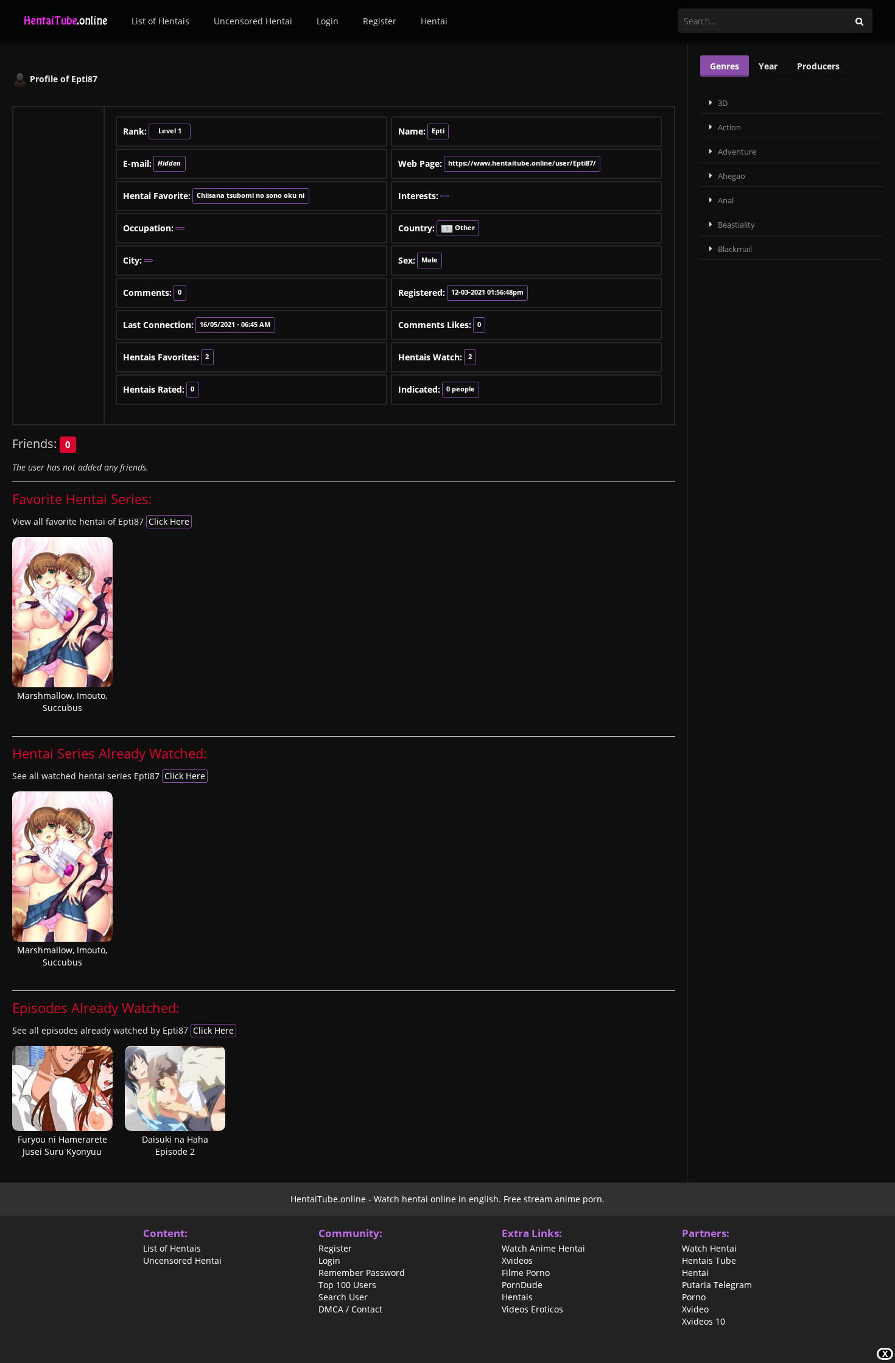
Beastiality (736, 224)
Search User (343, 1297)
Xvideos (517, 1260)
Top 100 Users (347, 1285)
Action (729, 127)
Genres (724, 66)
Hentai (434, 21)
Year (768, 66)
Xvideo (695, 1309)
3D (723, 102)
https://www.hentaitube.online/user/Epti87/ (522, 163)
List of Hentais (160, 21)
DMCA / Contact (350, 1309)
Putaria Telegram (717, 1285)
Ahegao (731, 175)
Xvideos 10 (703, 1321)
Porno (694, 1297)
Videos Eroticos (532, 1309)
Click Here (169, 521)
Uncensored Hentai (253, 21)
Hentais (517, 1297)
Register (379, 21)
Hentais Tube (709, 1260)
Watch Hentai (709, 1248)
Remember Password (361, 1273)
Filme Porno (526, 1273)
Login (328, 21)
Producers (818, 66)
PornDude (522, 1285)
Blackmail (735, 249)
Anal (726, 200)
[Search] (859, 22)
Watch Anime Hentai (543, 1248)
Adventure (737, 151)
